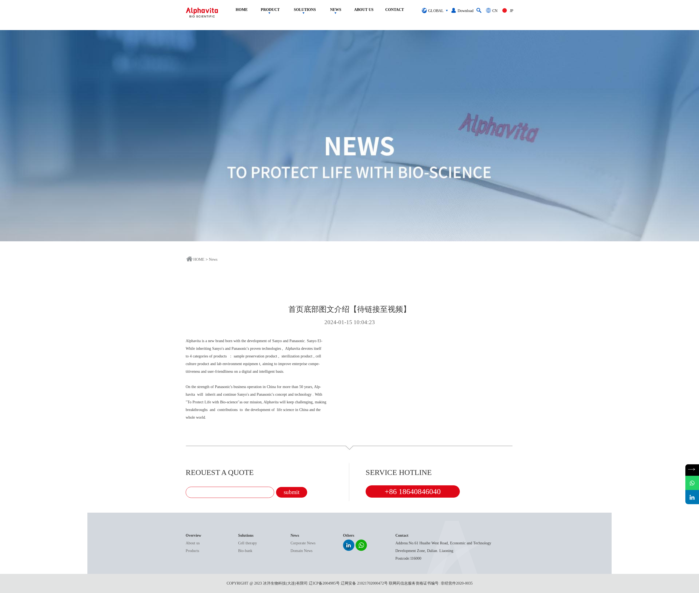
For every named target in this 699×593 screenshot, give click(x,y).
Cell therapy (247, 543)
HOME (199, 259)
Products (192, 551)
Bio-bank (245, 551)
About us (193, 543)
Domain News (301, 551)
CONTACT (394, 10)
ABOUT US (364, 10)
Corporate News (303, 543)
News (213, 259)
